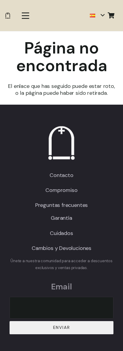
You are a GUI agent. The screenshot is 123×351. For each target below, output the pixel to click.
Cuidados (61, 233)
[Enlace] (7, 16)
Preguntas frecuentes (61, 205)
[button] (25, 15)
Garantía (61, 218)
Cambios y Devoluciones (61, 248)
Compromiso (61, 190)
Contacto (61, 175)
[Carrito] (111, 15)
